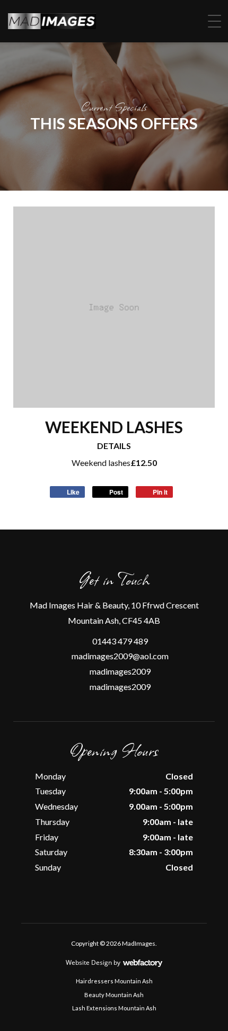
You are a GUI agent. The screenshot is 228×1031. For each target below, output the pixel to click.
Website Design (89, 962)
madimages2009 (120, 671)
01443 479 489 (120, 641)
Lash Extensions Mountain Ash (114, 1008)
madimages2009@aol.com (120, 656)
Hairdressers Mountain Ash (114, 981)
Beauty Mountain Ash (114, 994)
